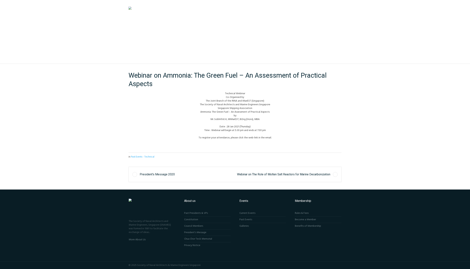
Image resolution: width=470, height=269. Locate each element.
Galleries (244, 226)
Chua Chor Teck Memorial (198, 239)
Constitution (191, 219)
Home (233, 42)
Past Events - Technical (250, 42)
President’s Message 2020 (157, 174)
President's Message (195, 232)
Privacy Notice (192, 245)
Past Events (245, 219)
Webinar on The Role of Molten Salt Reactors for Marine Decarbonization (283, 174)
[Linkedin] (339, 265)
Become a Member (305, 219)
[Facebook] (329, 265)
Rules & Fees (302, 213)
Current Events (247, 213)
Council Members (193, 226)
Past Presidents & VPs (196, 213)
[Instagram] (334, 265)
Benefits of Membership (308, 226)
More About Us (137, 240)
